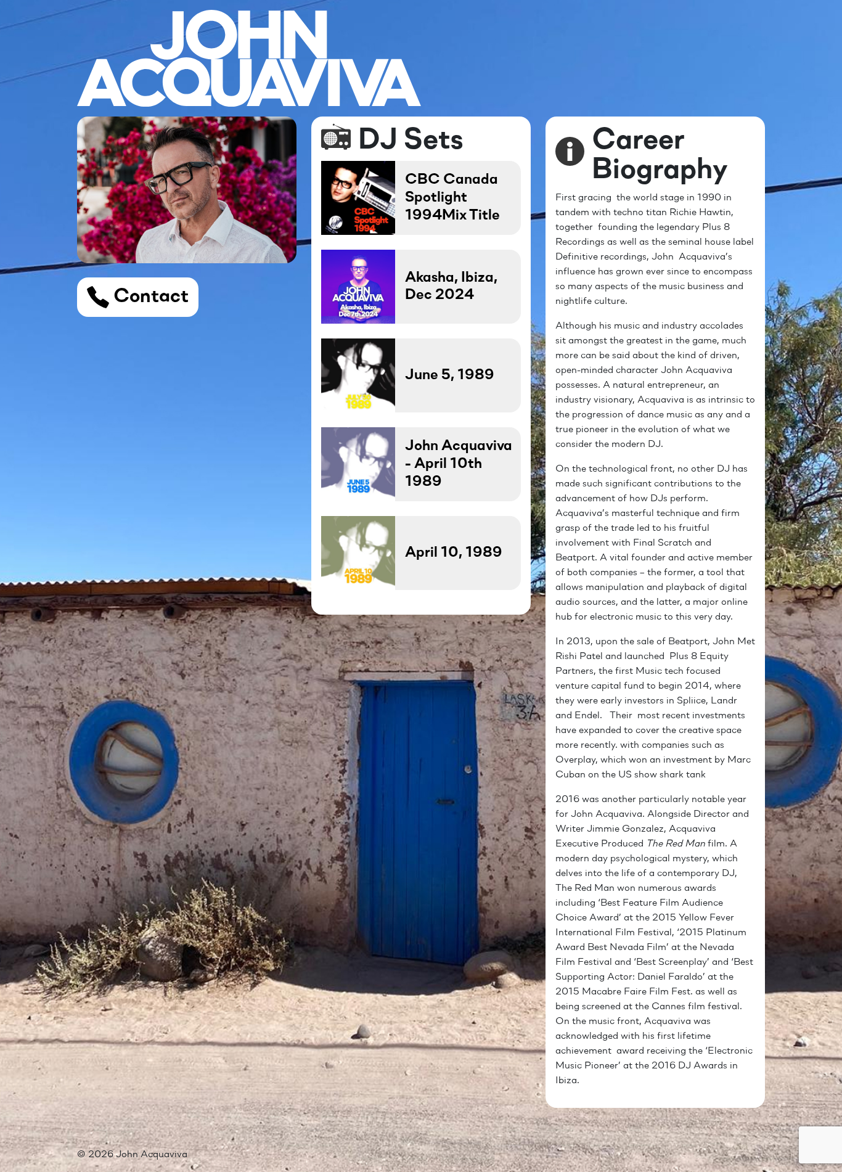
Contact (149, 297)
